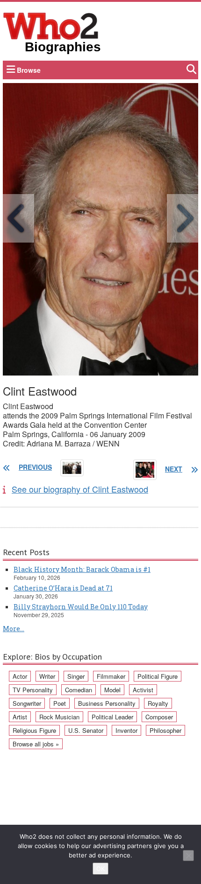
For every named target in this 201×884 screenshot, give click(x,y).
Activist (143, 689)
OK (100, 868)
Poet (59, 703)
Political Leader (112, 716)
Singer (76, 676)
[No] (188, 855)
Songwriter (27, 703)
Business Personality (107, 703)
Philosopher (165, 730)
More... (13, 628)
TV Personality (33, 689)
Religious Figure (34, 730)
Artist (20, 716)
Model (112, 689)
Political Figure (157, 676)
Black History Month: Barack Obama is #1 (82, 569)
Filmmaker (111, 676)
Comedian (78, 689)
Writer (47, 676)
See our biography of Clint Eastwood (80, 489)
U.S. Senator (85, 730)
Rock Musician (59, 716)
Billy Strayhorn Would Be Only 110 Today (81, 606)
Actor (20, 676)
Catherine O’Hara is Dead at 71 (63, 588)
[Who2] (51, 25)
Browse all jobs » (36, 743)
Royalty (158, 703)
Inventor (126, 730)
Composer (159, 716)
